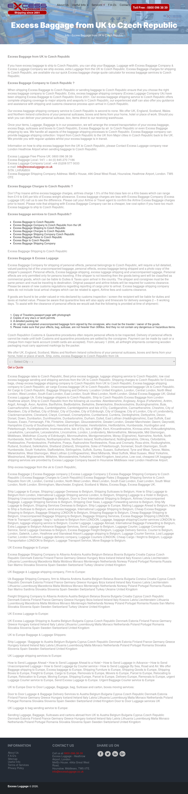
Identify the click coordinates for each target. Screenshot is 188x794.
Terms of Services (18, 765)
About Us (63, 5)
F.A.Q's (112, 5)
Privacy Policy (16, 768)
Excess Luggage (18, 786)
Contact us (126, 5)
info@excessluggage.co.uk (35, 167)
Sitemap (12, 759)
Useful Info (79, 5)
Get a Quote (15, 367)
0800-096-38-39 (73, 753)
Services (97, 5)
